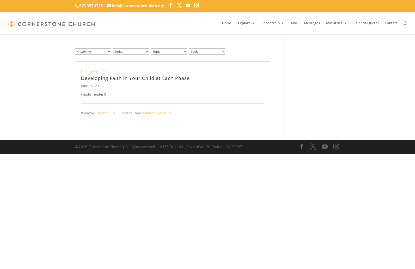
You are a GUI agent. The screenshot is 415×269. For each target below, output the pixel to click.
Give (294, 23)
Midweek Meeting (157, 113)
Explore (244, 23)
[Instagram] (196, 5)
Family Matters (93, 70)
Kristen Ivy (106, 113)
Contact (391, 23)
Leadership (271, 23)
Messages (312, 23)
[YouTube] (188, 5)
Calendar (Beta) (366, 23)
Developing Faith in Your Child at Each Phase (135, 78)
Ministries (334, 23)
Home (227, 23)
